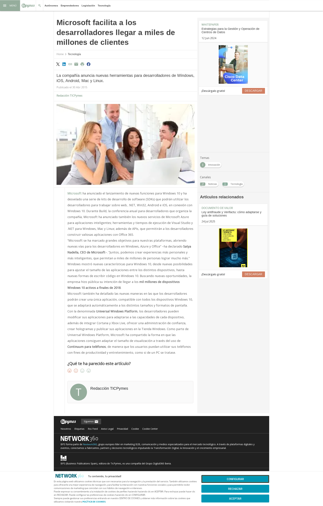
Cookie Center (150, 428)
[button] (10, 5)
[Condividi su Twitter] (58, 64)
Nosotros (66, 428)
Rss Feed (93, 428)
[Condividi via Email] (76, 64)
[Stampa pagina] (82, 64)
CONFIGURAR (235, 479)
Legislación (88, 5)
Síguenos (89, 421)
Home (60, 54)
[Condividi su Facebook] (88, 64)
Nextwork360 (90, 444)
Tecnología (104, 5)
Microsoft (74, 193)
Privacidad (122, 428)
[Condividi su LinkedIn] (64, 64)
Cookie (135, 428)
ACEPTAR (235, 498)
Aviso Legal (107, 428)
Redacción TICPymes (69, 95)
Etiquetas (79, 428)
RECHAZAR (235, 488)
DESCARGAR (253, 90)
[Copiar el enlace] (70, 64)
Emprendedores (70, 5)
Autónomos (51, 5)
